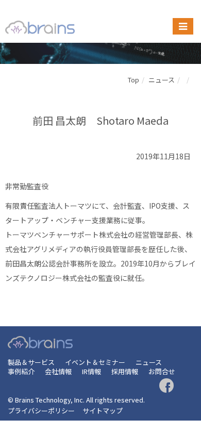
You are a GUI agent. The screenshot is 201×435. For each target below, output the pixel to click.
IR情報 (91, 371)
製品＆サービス (31, 362)
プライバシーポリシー (41, 410)
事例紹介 (21, 371)
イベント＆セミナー (95, 362)
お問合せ (161, 371)
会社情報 (58, 371)
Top (133, 80)
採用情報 (124, 371)
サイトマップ (102, 410)
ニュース (161, 80)
